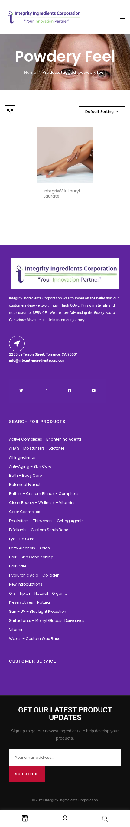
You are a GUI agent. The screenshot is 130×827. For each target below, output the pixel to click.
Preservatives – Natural (30, 602)
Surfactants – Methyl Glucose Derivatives (46, 620)
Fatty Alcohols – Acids (29, 548)
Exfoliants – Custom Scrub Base (38, 529)
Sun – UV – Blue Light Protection (37, 611)
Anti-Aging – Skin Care (30, 466)
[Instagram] (45, 391)
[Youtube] (94, 391)
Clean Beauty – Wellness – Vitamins (42, 502)
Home (30, 72)
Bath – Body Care (25, 475)
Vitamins (17, 629)
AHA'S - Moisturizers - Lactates (37, 448)
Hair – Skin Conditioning (31, 557)
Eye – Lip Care (21, 538)
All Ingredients (22, 457)
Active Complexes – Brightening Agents (45, 439)
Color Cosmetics (24, 511)
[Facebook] (69, 391)
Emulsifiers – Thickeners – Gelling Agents (46, 520)
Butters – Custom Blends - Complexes (44, 493)
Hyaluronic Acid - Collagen (34, 575)
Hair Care (17, 566)
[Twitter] (21, 391)
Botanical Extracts (26, 484)
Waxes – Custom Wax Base (34, 638)
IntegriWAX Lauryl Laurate (62, 193)
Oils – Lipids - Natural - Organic (38, 593)
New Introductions (25, 584)
